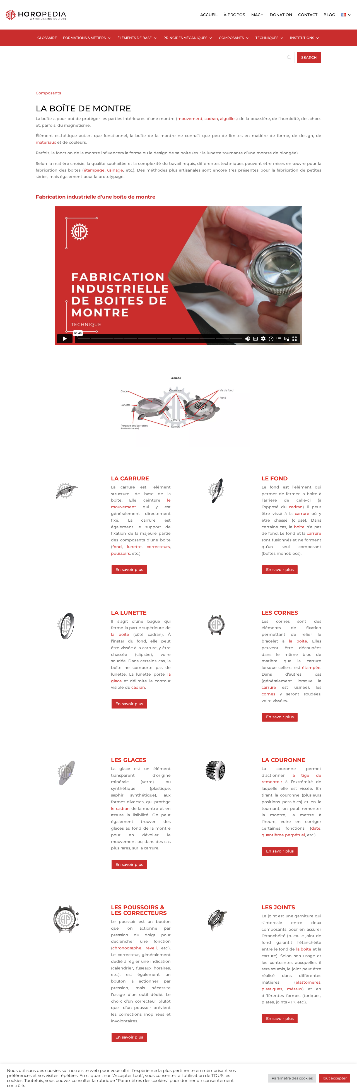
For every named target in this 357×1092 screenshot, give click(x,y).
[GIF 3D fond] (216, 504)
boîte (299, 526)
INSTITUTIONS (302, 38)
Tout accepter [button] (334, 1078)
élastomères (308, 982)
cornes (268, 694)
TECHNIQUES (266, 38)
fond (117, 546)
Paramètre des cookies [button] (292, 1078)
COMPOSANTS (231, 38)
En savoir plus (129, 569)
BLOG (329, 14)
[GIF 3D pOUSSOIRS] (65, 932)
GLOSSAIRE (47, 38)
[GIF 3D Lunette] (65, 638)
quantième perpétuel (283, 834)
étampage (94, 170)
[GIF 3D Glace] (65, 785)
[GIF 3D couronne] (216, 785)
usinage (115, 170)
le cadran (120, 808)
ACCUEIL (209, 14)
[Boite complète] (178, 445)
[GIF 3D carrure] (65, 504)
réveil (151, 948)
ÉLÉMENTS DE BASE (134, 38)
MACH (257, 14)
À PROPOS (234, 14)
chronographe (126, 948)
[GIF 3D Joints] (216, 932)
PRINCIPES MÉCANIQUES (185, 38)
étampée (311, 667)
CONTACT (307, 14)
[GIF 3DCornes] (216, 638)
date (315, 828)
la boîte (120, 634)
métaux (294, 988)
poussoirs (120, 553)
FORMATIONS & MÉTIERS (84, 38)
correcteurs (158, 546)
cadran (211, 118)
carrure (302, 513)
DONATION (281, 14)
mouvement (189, 118)
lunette (134, 546)
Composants (48, 93)
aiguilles (228, 118)
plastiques (272, 988)
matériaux (46, 142)
